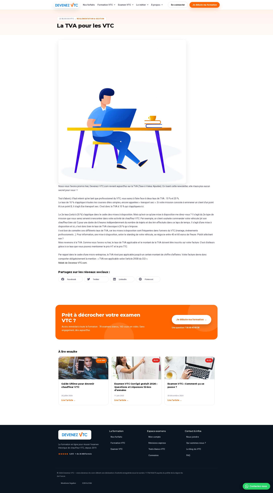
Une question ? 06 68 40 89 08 (185, 327)
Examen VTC (124, 5)
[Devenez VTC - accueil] (74, 434)
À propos (155, 5)
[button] (70, 279)
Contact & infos (193, 431)
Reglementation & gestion (90, 19)
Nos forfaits (89, 5)
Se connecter (178, 5)
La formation (116, 431)
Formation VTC (105, 5)
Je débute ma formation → (191, 319)
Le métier (141, 5)
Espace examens (156, 431)
